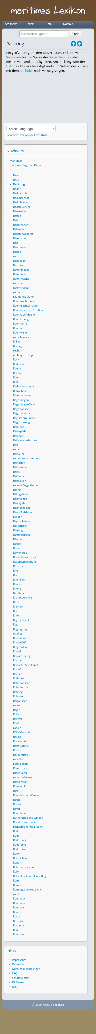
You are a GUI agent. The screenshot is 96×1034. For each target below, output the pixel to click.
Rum (16, 880)
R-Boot (17, 341)
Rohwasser (20, 701)
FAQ (14, 973)
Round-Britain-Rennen (26, 795)
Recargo (18, 346)
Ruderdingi (20, 844)
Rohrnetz (18, 696)
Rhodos (17, 584)
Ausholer (26, 70)
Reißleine (19, 476)
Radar (17, 189)
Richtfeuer (19, 593)
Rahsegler (19, 229)
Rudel (16, 831)
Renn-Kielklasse (23, 512)
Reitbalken (19, 481)
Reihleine (19, 454)
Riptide (17, 660)
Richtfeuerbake (22, 597)
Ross (16, 750)
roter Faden (20, 764)
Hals (9, 66)
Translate (41, 135)
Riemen (18, 606)
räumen (18, 292)
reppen (17, 517)
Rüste (16, 916)
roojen (17, 728)
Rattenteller (20, 274)
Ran (15, 243)
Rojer (16, 710)
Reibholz (18, 436)
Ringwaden (20, 647)
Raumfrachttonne (24, 301)
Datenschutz (20, 964)
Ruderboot (19, 840)
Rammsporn (20, 238)
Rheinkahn (19, 579)
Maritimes (16, 161)
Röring (17, 737)
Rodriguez (19, 678)
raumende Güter (23, 296)
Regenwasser (21, 409)
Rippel (17, 651)
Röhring (18, 692)
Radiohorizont (21, 202)
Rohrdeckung (21, 687)
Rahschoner (20, 225)
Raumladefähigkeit (24, 314)
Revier (17, 548)
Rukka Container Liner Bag (29, 876)
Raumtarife (20, 323)
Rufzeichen (20, 858)
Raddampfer (21, 193)
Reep (16, 377)
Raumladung (21, 319)
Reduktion (19, 364)
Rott (15, 791)
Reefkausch (20, 373)
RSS (14, 987)
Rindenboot (20, 638)
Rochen (17, 674)
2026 (38, 1005)
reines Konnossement (26, 458)
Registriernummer (24, 418)
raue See (18, 283)
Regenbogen (21, 400)
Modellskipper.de (53, 1005)
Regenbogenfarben (25, 404)
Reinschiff (19, 463)
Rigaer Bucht (21, 620)
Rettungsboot (21, 535)
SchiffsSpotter (20, 978)
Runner (17, 912)
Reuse (17, 544)
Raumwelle (20, 332)
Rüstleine (19, 925)
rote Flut (18, 759)
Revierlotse (20, 553)
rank (16, 256)
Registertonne (22, 413)
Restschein (20, 526)
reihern (17, 449)
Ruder (17, 835)
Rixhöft (17, 669)
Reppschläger (21, 521)
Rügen (17, 862)
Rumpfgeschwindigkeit (27, 889)
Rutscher (18, 934)
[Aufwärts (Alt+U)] (73, 44)
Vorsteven (13, 57)
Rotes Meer (20, 782)
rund (16, 894)
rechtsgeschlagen (24, 355)
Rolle (16, 714)
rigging (17, 633)
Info (49, 24)
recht (16, 350)
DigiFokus (18, 982)
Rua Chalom (20, 813)
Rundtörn (19, 903)
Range (17, 252)
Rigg (16, 624)
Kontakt (68, 24)
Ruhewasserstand (24, 867)
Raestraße (19, 211)
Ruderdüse (20, 849)
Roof (16, 723)
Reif (15, 445)
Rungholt (18, 907)
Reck (16, 359)
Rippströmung (22, 656)
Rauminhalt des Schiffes (28, 310)
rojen (16, 705)
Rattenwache (21, 279)
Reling (17, 490)
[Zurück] (80, 44)
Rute (16, 930)
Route (16, 800)
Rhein (16, 575)
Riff (15, 611)
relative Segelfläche (25, 485)
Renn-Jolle (19, 503)
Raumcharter (21, 287)
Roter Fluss (20, 768)
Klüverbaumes (60, 57)
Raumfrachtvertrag (25, 305)
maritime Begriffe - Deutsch (27, 165)
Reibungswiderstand (25, 440)
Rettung (18, 530)
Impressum (19, 960)
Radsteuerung (22, 207)
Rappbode (19, 261)
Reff (15, 382)
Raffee (17, 216)
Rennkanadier (21, 508)
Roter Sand (20, 773)
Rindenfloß (19, 642)
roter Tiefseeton (23, 777)
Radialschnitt (21, 198)
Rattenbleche (21, 270)
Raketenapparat (23, 234)
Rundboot (19, 898)
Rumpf (17, 885)
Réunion (18, 539)
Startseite (11, 24)
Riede (16, 602)
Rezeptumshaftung (25, 561)
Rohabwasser (21, 683)
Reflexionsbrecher (24, 386)
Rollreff (17, 719)
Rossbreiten (20, 755)
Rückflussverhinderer (26, 822)
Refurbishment (22, 395)
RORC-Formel (21, 732)
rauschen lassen (23, 337)
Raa (15, 175)
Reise (16, 472)
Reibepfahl (19, 431)
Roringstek (19, 741)
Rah (15, 220)
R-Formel (18, 566)
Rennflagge (20, 499)
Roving (17, 804)
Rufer (16, 853)
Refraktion (19, 391)
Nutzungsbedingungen (26, 969)
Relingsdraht (21, 494)
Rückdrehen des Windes (28, 818)
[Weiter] (86, 44)
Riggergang (20, 629)
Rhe (15, 570)
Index (30, 24)
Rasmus (18, 265)
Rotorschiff (20, 786)
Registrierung (21, 422)
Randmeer (19, 247)
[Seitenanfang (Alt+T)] (70, 151)
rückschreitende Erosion (28, 827)
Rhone (17, 588)
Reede (17, 368)
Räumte (18, 328)
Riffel (16, 615)
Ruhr (16, 871)
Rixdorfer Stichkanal (25, 665)
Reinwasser (20, 467)
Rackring (19, 184)
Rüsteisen (19, 921)
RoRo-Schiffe (21, 746)
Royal (16, 809)
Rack (16, 180)
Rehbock (18, 427)
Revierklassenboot (24, 557)
